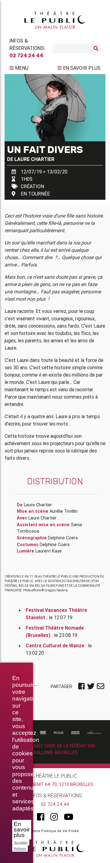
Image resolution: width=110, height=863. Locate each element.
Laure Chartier (34, 159)
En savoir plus (22, 829)
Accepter (21, 842)
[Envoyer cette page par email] (100, 686)
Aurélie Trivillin (64, 511)
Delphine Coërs (63, 538)
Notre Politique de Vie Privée (55, 831)
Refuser (20, 848)
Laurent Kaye (48, 551)
